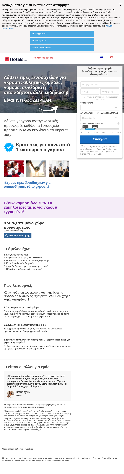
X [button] (120, 5)
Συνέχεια (100, 139)
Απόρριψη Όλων (39, 41)
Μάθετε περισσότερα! (41, 48)
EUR (112, 56)
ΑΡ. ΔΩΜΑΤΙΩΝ (86, 113)
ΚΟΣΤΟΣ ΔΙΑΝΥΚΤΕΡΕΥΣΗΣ (91, 123)
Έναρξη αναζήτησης (19, 235)
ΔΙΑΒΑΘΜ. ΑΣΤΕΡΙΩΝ (109, 113)
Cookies (29, 449)
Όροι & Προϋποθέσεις (12, 449)
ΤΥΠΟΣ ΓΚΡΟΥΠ (86, 103)
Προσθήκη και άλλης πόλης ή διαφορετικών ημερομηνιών (100, 98)
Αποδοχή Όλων (39, 34)
